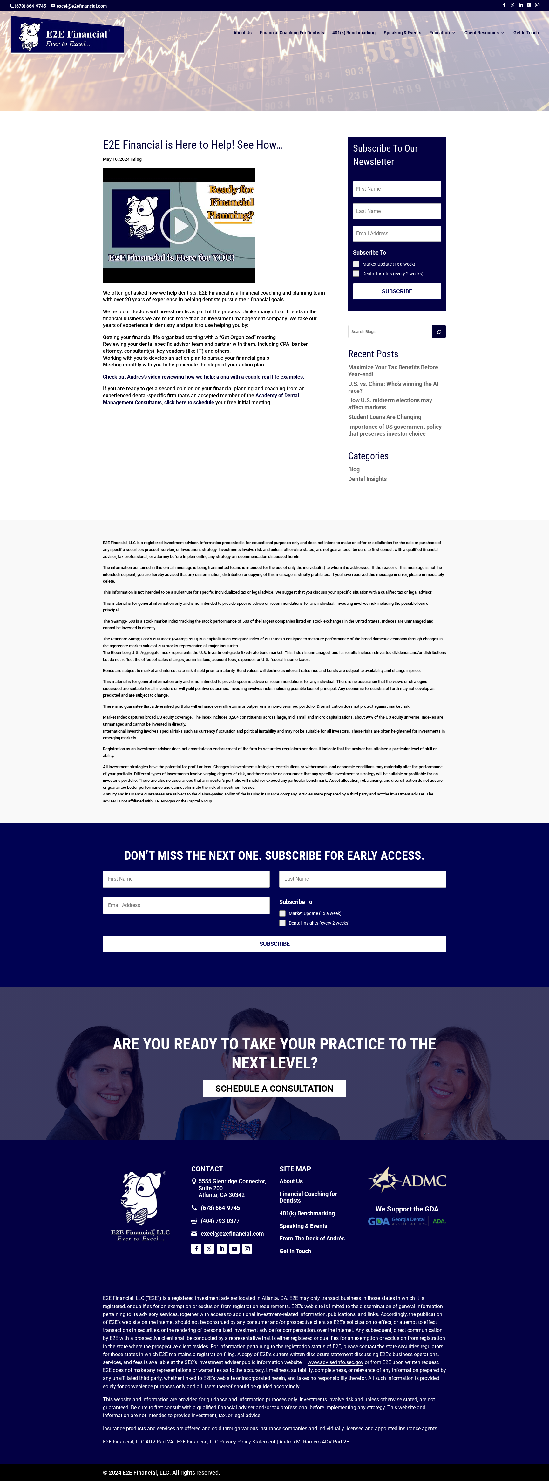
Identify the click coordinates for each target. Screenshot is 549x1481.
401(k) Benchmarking (354, 33)
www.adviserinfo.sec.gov (335, 1362)
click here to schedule (189, 402)
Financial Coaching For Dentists (292, 33)
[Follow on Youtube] (234, 1249)
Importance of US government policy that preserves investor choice (395, 430)
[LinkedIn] (520, 5)
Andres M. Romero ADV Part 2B (314, 1442)
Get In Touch (526, 33)
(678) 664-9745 (30, 6)
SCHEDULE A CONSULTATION (274, 1088)
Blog (137, 159)
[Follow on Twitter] (209, 1249)
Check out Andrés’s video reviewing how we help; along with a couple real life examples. (203, 377)
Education (440, 33)
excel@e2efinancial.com (232, 1233)
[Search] (439, 331)
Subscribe (397, 291)
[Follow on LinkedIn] (222, 1249)
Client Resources (481, 33)
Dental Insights (367, 478)
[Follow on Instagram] (247, 1249)
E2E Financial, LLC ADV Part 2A (138, 1442)
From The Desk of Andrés (312, 1238)
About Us (243, 33)
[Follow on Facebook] (196, 1249)
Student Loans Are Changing (384, 416)
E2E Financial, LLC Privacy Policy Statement (226, 1442)
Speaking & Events (402, 33)
